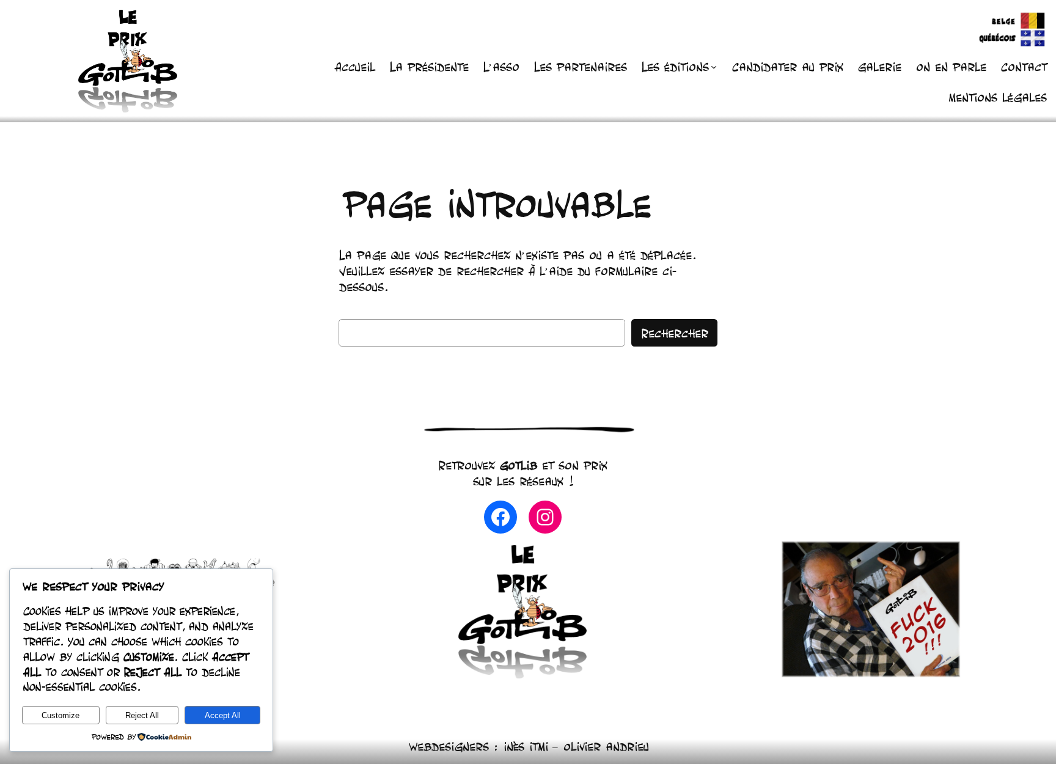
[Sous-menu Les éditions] (714, 67)
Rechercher (674, 333)
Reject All (142, 715)
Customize (60, 715)
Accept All (223, 715)
